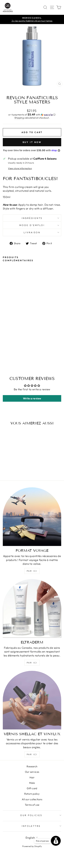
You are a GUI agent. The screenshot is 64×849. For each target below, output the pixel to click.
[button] (32, 114)
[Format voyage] (32, 516)
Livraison (32, 232)
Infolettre (31, 826)
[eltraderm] (32, 608)
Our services (32, 771)
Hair (32, 777)
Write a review (32, 398)
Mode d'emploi (32, 225)
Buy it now (32, 142)
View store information (20, 168)
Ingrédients (32, 218)
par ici (32, 571)
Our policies (31, 815)
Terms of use (32, 804)
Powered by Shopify (32, 846)
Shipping (19, 117)
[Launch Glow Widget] (56, 841)
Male (32, 782)
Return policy (32, 793)
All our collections (32, 799)
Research (32, 766)
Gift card (32, 788)
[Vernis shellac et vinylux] (32, 700)
